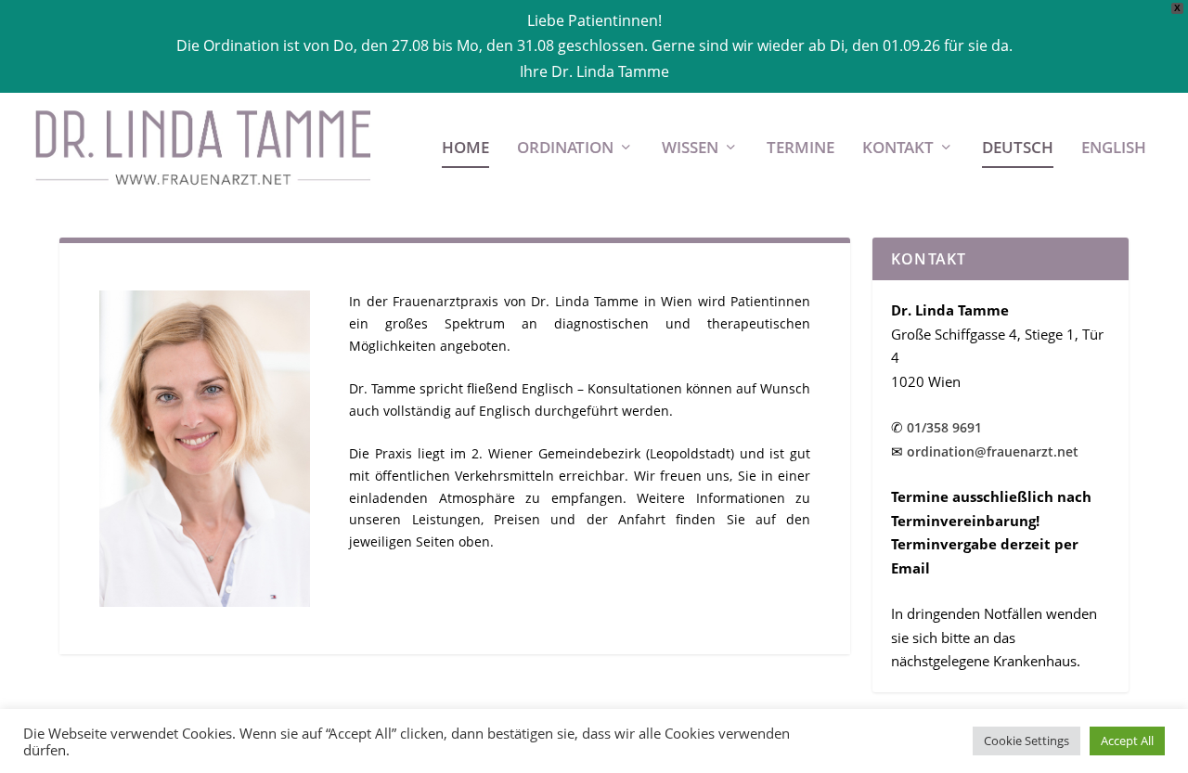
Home (465, 149)
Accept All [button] (1127, 740)
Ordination (565, 149)
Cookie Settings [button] (1026, 740)
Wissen (690, 149)
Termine (800, 149)
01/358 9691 (944, 427)
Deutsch (1017, 149)
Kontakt (898, 149)
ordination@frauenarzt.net (992, 451)
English (1113, 149)
